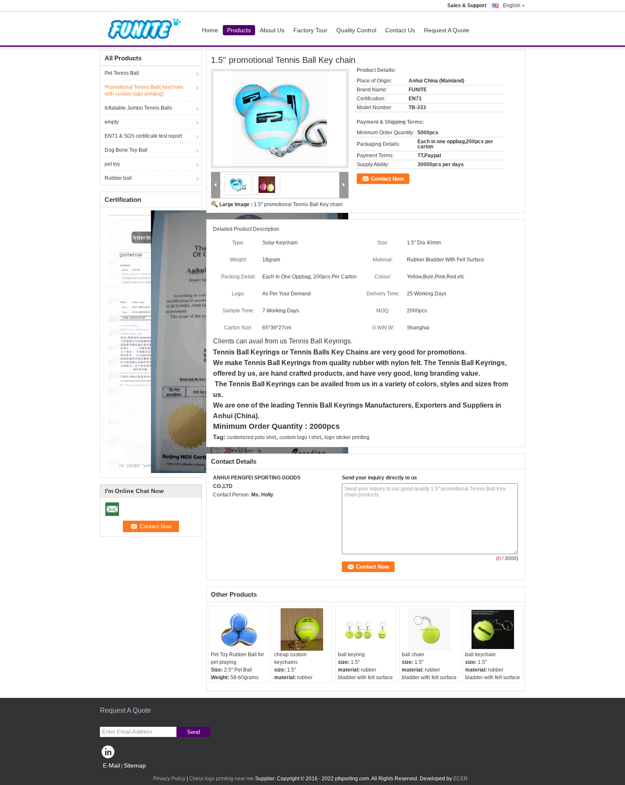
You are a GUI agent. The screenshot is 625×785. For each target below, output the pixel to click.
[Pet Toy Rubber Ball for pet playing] (238, 629)
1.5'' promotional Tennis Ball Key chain (298, 204)
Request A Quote (446, 30)
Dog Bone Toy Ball (126, 150)
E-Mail (111, 765)
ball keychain (480, 654)
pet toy (112, 164)
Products (239, 30)
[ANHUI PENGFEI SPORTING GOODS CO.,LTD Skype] (217, 505)
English (511, 6)
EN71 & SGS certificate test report (143, 136)
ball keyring (351, 654)
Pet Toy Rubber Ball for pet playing (237, 658)
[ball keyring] (365, 629)
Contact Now (387, 179)
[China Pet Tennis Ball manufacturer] (145, 28)
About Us (272, 30)
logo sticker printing (346, 437)
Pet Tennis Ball (122, 73)
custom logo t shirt (300, 437)
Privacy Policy (169, 779)
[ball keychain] (493, 629)
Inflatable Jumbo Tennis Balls (138, 108)
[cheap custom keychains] (302, 629)
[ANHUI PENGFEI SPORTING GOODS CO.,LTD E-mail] (229, 505)
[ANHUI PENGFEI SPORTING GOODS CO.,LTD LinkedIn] (108, 753)
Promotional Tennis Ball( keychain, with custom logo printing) (145, 90)
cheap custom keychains (290, 658)
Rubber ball (118, 178)
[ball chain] (429, 629)
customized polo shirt (251, 437)
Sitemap (135, 765)
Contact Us (400, 30)
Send (193, 732)
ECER (460, 779)
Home (210, 30)
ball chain (413, 654)
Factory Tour (310, 30)
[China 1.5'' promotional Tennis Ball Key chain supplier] (279, 118)
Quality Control (356, 30)
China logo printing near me (221, 779)
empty (112, 122)
